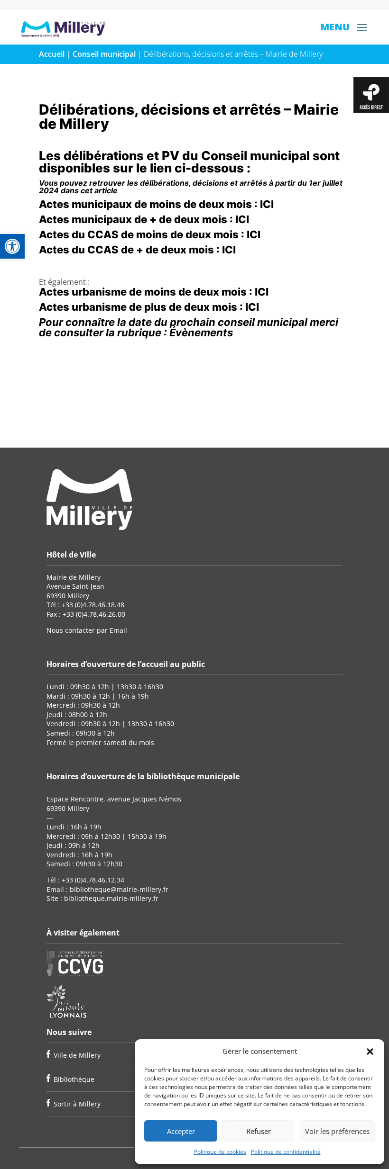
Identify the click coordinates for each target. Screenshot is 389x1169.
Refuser (258, 1131)
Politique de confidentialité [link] (286, 1152)
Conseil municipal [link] (104, 54)
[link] (12, 246)
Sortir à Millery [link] (77, 1103)
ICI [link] (267, 204)
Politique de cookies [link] (220, 1152)
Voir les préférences (337, 1131)
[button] (370, 1051)
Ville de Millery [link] (77, 1055)
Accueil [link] (52, 54)
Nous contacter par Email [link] (86, 630)
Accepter (181, 1131)
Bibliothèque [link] (74, 1079)
